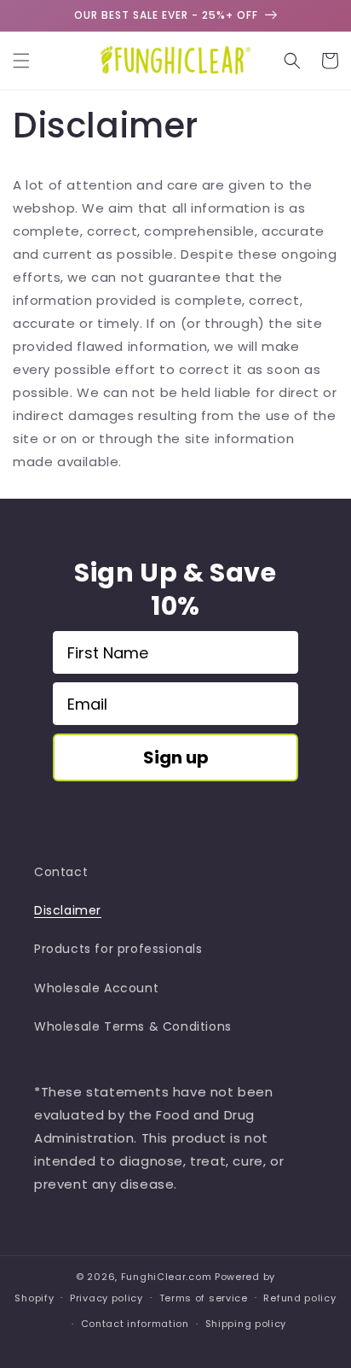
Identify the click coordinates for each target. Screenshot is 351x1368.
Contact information (135, 1323)
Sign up (176, 757)
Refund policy (299, 1298)
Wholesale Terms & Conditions (133, 1026)
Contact (61, 871)
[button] (21, 60)
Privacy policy (106, 1298)
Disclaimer (67, 910)
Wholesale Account (96, 988)
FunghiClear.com (166, 1276)
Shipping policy (246, 1323)
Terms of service (203, 1298)
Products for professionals (118, 948)
